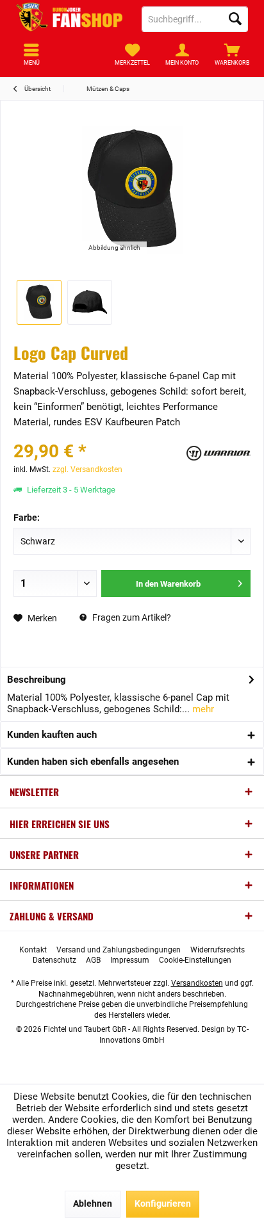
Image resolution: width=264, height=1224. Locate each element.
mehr (202, 709)
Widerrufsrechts (217, 949)
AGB (93, 960)
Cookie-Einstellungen (195, 960)
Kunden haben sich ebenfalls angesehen (93, 761)
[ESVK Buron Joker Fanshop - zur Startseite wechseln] (69, 19)
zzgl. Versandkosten (87, 469)
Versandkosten (197, 983)
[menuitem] (233, 54)
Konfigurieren (163, 1203)
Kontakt (33, 949)
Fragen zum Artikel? (130, 617)
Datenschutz (54, 960)
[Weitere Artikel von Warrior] (218, 453)
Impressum (129, 960)
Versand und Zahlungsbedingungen (118, 949)
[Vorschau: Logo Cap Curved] (39, 302)
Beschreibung (36, 679)
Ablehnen (92, 1203)
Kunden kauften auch (52, 734)
